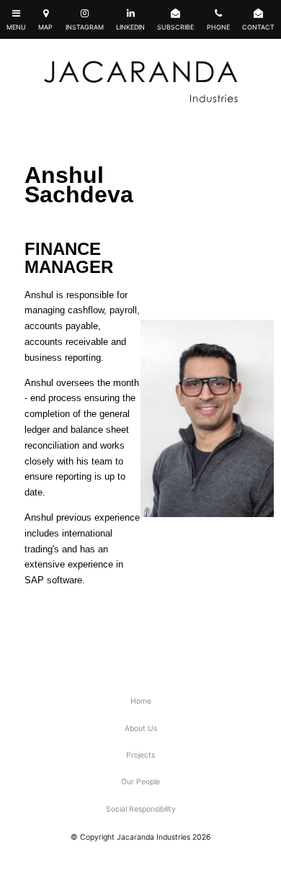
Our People (140, 781)
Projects (140, 755)
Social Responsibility (141, 809)
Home (140, 701)
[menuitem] (140, 701)
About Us (141, 728)
